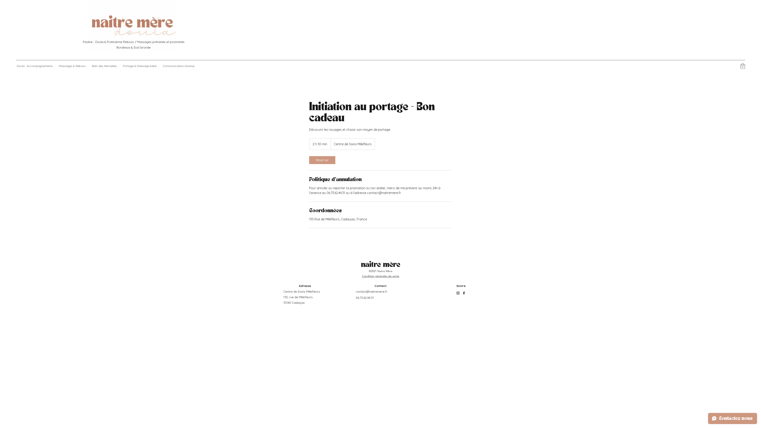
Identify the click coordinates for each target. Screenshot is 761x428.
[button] (742, 66)
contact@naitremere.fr (371, 291)
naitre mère (380, 265)
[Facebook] (464, 293)
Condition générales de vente (380, 276)
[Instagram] (458, 293)
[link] (322, 160)
